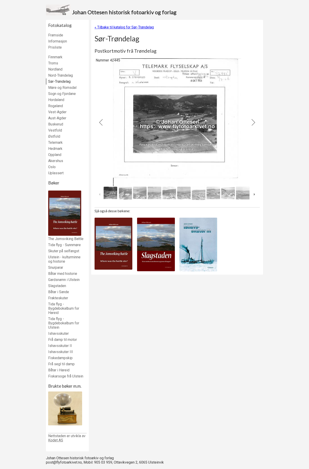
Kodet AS (55, 440)
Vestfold (55, 130)
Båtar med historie (62, 273)
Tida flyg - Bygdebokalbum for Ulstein (63, 323)
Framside (55, 35)
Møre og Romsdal (62, 87)
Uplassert (56, 173)
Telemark (55, 142)
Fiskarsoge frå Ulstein (65, 376)
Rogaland (55, 106)
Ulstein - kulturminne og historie (64, 259)
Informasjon (57, 41)
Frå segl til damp (61, 364)
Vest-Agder (57, 112)
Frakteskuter (58, 298)
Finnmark (55, 57)
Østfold (54, 136)
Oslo (52, 167)
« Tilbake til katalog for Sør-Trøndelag (124, 27)
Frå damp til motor (62, 339)
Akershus (55, 161)
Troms (53, 63)
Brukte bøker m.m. (64, 386)
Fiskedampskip (60, 358)
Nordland (55, 69)
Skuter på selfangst (63, 251)
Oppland (54, 155)
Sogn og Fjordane (62, 94)
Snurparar (55, 267)
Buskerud (55, 124)
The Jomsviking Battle (65, 239)
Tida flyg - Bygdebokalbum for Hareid (63, 308)
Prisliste (55, 47)
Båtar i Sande (58, 292)
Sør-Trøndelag (59, 81)
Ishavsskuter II (60, 346)
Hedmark (55, 148)
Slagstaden (57, 286)
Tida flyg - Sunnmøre (64, 245)
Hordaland (56, 100)
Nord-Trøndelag (60, 75)
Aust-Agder (57, 118)
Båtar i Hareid (58, 370)
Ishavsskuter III (60, 352)
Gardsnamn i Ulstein (64, 280)
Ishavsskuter (58, 333)
